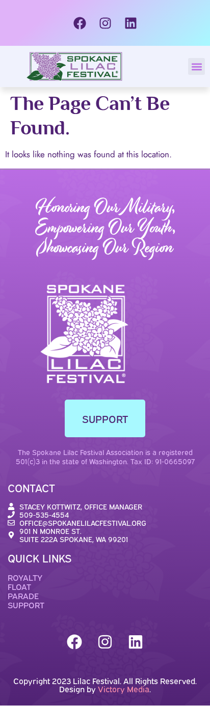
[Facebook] (79, 23)
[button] (196, 66)
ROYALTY (25, 577)
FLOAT (19, 586)
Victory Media (123, 688)
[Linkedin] (130, 23)
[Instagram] (105, 23)
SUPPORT (26, 604)
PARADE (23, 595)
